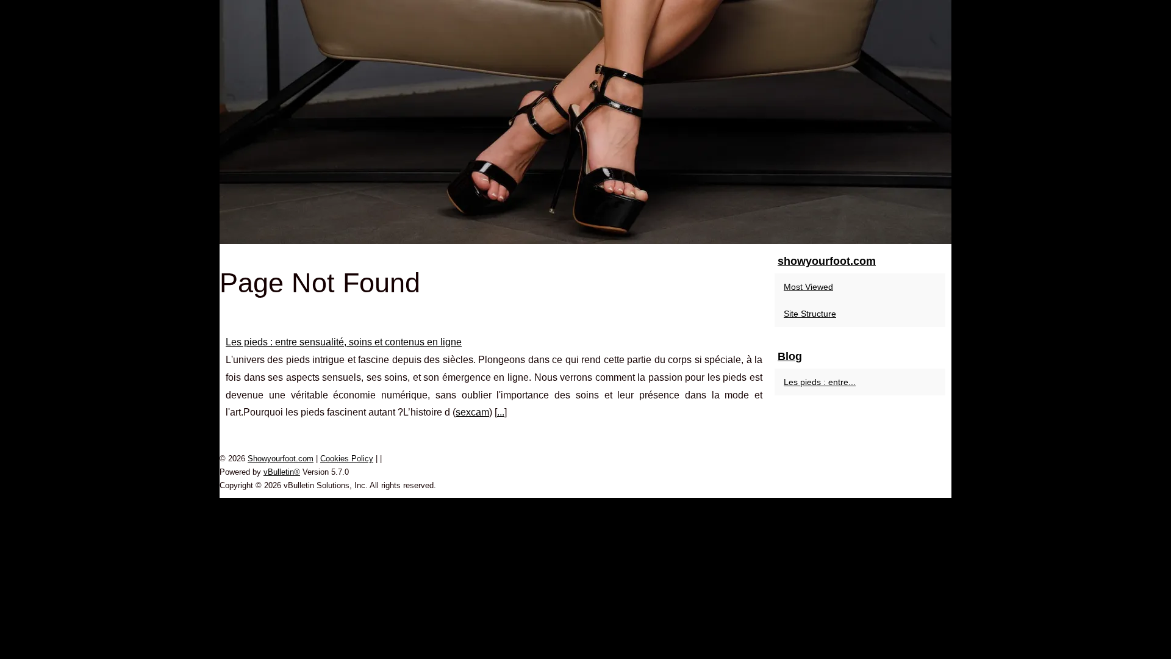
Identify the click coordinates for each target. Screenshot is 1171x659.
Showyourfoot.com (280, 458)
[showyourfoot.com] (585, 122)
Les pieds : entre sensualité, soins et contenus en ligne (344, 342)
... (500, 412)
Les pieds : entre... (820, 382)
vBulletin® (281, 472)
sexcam (472, 412)
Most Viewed (808, 287)
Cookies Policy (346, 458)
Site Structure (810, 314)
